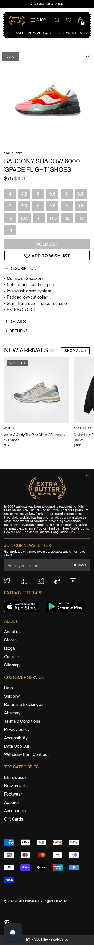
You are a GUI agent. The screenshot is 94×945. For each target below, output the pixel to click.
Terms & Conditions (22, 721)
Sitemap (12, 665)
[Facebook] (24, 581)
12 (67, 218)
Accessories (15, 811)
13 (81, 218)
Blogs (9, 648)
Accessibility (16, 738)
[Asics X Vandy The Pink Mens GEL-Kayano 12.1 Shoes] (36, 405)
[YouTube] (73, 580)
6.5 (81, 194)
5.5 (52, 194)
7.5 (24, 206)
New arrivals (15, 786)
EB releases (15, 778)
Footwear (13, 794)
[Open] (13, 932)
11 (39, 218)
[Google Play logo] (65, 606)
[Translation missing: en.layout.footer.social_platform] (7, 581)
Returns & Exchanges (24, 705)
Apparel (11, 803)
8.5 (52, 206)
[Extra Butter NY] (17, 20)
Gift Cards (13, 819)
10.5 (25, 218)
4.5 (24, 194)
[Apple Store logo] (21, 606)
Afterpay (12, 713)
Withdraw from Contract (26, 755)
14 (10, 230)
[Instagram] (41, 581)
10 (10, 218)
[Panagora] (6, 922)
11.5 (53, 218)
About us (12, 632)
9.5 (81, 206)
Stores (10, 640)
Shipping (12, 696)
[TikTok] (57, 581)
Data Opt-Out (17, 746)
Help (8, 688)
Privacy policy (17, 730)
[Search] (57, 20)
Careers (11, 657)
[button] (47, 940)
